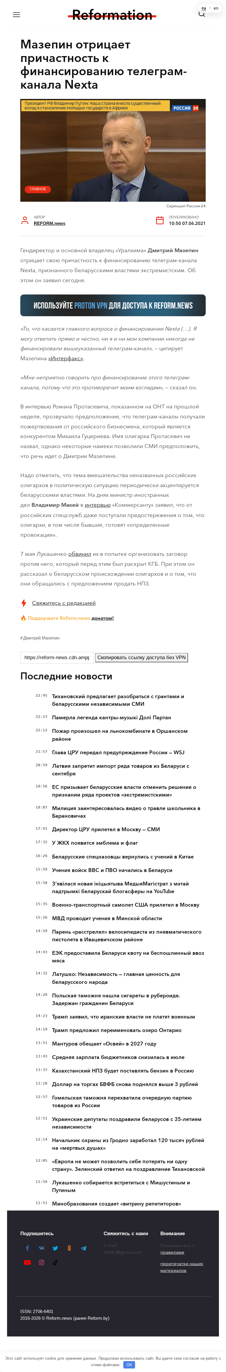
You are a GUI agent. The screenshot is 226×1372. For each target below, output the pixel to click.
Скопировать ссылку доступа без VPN (141, 657)
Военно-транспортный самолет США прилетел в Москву (125, 905)
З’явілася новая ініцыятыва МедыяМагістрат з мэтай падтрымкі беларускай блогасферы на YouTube (120, 887)
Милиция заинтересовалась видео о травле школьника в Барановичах (126, 812)
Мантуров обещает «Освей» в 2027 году (104, 1044)
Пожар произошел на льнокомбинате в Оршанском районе (120, 735)
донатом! (103, 618)
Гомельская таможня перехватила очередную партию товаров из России (122, 1101)
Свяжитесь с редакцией (64, 603)
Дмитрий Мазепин (41, 637)
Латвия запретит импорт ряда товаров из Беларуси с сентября (120, 770)
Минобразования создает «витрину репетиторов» (116, 1204)
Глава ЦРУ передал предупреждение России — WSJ (118, 752)
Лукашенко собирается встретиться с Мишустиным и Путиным (121, 1186)
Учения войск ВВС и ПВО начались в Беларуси (112, 870)
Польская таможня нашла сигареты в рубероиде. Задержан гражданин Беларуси (116, 999)
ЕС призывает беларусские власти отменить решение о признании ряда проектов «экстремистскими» (124, 791)
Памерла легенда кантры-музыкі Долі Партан (111, 717)
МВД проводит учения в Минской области (107, 918)
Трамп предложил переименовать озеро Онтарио (117, 1030)
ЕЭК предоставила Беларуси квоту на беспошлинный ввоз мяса (128, 957)
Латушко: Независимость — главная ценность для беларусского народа (116, 978)
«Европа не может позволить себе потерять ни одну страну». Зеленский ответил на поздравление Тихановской (128, 1165)
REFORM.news (49, 223)
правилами (172, 1252)
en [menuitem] (216, 8)
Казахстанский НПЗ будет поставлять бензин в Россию (123, 1071)
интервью (98, 504)
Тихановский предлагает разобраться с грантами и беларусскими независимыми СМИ (118, 700)
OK (129, 1365)
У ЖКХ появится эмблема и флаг (95, 843)
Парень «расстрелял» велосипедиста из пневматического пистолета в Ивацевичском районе (127, 935)
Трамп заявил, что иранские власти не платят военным (123, 1017)
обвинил (79, 554)
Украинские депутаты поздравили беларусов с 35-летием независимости (127, 1123)
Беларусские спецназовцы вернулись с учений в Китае (123, 857)
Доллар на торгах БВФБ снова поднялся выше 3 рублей (125, 1084)
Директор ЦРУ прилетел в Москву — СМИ (106, 829)
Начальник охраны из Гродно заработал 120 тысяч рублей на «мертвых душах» (128, 1144)
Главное (38, 189)
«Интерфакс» (65, 358)
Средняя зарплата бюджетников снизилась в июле (118, 1057)
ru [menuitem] (204, 8)
